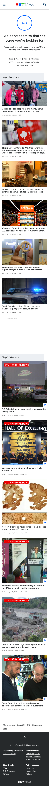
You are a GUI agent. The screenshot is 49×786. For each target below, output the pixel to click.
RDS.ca (29, 774)
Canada (18, 59)
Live (31, 65)
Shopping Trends (32, 62)
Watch (26, 59)
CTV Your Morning (16, 62)
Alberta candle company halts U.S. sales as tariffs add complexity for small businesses (22, 190)
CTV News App (9, 725)
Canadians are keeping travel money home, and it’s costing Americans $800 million (22, 110)
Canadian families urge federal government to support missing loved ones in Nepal (24, 645)
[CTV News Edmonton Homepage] (25, 4)
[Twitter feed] (24, 736)
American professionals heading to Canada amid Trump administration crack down (23, 587)
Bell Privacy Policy (33, 754)
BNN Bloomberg (9, 771)
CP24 (5, 768)
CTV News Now (22, 65)
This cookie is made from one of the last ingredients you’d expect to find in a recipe (22, 268)
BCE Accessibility (9, 754)
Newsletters (37, 725)
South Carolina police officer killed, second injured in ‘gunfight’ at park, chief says (22, 307)
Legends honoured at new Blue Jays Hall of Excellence (22, 469)
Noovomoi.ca (31, 771)
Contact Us (21, 725)
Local (11, 59)
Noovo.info (30, 768)
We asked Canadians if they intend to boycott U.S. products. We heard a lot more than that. (23, 229)
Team (5, 728)
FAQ (28, 725)
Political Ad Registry (33, 759)
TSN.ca (6, 774)
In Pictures (34, 59)
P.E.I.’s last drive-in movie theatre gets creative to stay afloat (24, 410)
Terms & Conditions (33, 757)
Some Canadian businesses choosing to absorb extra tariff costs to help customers (22, 704)
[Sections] (4, 4)
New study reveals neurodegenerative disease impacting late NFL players (24, 528)
